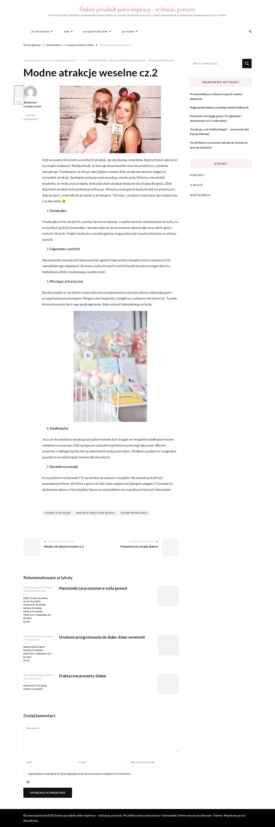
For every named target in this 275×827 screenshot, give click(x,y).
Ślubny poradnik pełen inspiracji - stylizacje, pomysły (88, 815)
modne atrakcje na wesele (96, 512)
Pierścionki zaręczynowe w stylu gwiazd (93, 588)
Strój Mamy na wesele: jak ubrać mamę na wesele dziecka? (219, 145)
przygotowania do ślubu (127, 60)
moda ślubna (32, 608)
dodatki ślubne (34, 604)
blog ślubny (32, 601)
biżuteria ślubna (35, 598)
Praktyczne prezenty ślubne (82, 676)
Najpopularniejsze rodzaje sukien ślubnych (219, 107)
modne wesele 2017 (134, 512)
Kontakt (197, 175)
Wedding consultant (30, 104)
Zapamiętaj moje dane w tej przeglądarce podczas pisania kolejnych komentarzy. (79, 773)
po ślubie (128, 31)
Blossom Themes (212, 815)
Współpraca (200, 195)
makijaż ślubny (34, 646)
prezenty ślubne (35, 685)
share (19, 101)
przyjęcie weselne (95, 31)
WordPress (30, 820)
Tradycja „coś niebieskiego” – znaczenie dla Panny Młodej (219, 131)
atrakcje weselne (58, 512)
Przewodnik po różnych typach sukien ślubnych (216, 96)
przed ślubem (40, 31)
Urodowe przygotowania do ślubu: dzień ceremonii (102, 637)
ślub (66, 31)
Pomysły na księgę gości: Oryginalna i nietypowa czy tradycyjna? (215, 118)
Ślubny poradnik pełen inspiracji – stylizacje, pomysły (137, 9)
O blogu (196, 185)
